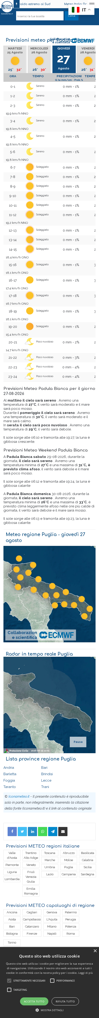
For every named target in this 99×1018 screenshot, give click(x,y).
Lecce (46, 780)
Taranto (9, 787)
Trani (45, 787)
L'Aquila (52, 919)
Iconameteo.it (19, 796)
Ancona (12, 912)
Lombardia (12, 879)
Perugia (70, 919)
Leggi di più (85, 972)
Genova (52, 912)
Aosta (12, 919)
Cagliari (32, 912)
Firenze (32, 933)
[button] (49, 1010)
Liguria (12, 872)
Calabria (87, 860)
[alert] (49, 982)
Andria (8, 768)
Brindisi (47, 774)
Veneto (31, 865)
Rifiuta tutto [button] (65, 1001)
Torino (12, 942)
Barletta (9, 774)
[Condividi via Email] (62, 831)
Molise (68, 860)
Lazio (49, 874)
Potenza (70, 926)
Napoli (51, 933)
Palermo (71, 912)
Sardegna (87, 874)
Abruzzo (69, 853)
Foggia (9, 780)
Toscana (49, 853)
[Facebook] (12, 831)
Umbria (49, 867)
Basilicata (87, 853)
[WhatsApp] (42, 831)
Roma (71, 933)
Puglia (68, 867)
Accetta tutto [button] (34, 1001)
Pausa (78, 742)
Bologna (12, 933)
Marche (50, 860)
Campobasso (32, 919)
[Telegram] (52, 831)
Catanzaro (32, 926)
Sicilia (88, 867)
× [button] (95, 951)
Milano (51, 926)
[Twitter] (22, 831)
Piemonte (12, 865)
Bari (44, 768)
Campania (69, 874)
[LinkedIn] (32, 831)
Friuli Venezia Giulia (31, 876)
